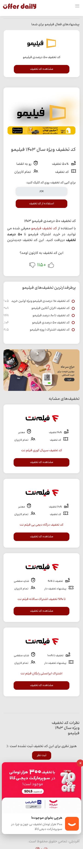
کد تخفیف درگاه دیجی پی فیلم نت (41, 524)
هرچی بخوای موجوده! (46, 818)
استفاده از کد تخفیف (41, 203)
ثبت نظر (41, 755)
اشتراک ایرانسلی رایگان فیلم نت (41, 673)
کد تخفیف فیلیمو (44, 228)
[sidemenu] (77, 6)
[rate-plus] (51, 266)
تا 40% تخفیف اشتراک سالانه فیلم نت (42, 599)
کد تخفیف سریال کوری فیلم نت (41, 450)
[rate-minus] (32, 266)
